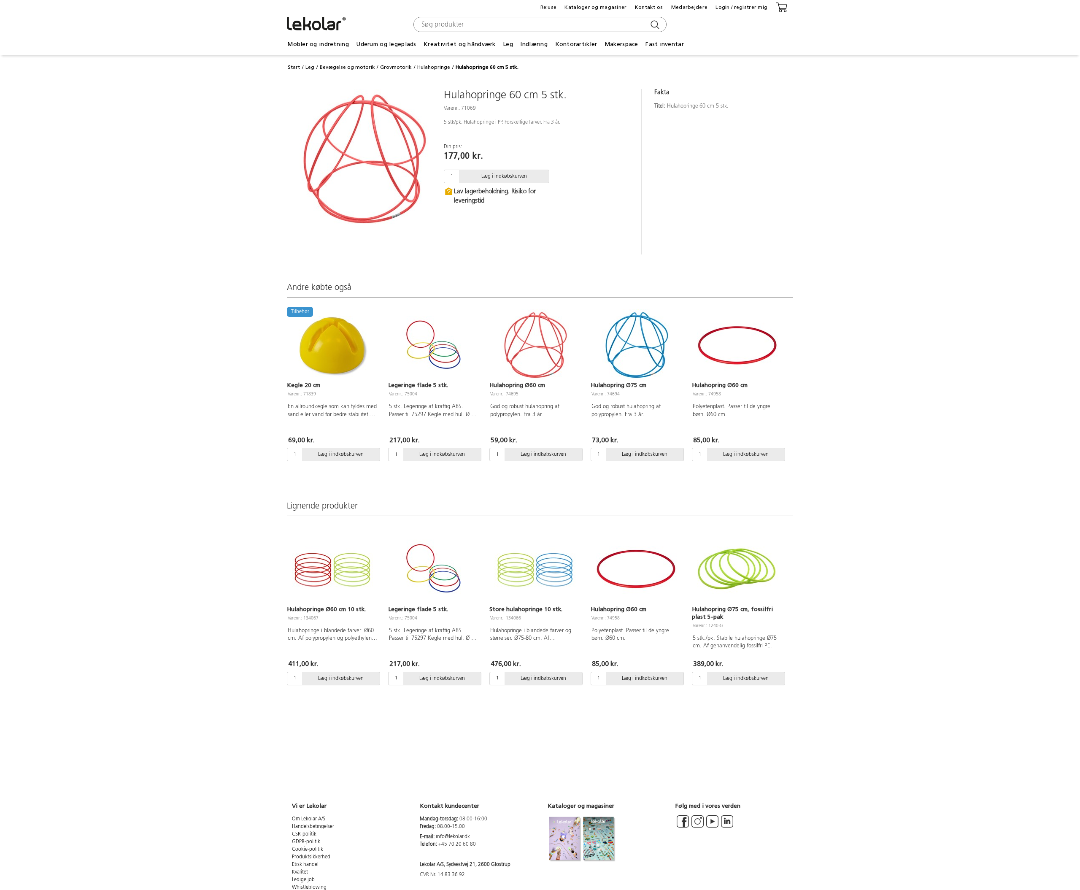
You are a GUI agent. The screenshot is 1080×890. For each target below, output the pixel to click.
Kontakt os (649, 7)
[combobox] (539, 24)
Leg (309, 67)
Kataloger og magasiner (595, 7)
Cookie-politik (307, 849)
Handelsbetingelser (313, 826)
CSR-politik (304, 834)
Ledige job (303, 879)
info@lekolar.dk (453, 836)
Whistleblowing (309, 887)
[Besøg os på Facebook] (683, 825)
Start (294, 67)
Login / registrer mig (741, 7)
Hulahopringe (433, 67)
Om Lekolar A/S (308, 819)
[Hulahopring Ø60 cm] (534, 345)
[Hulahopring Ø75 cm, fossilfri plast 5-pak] (737, 569)
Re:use (548, 7)
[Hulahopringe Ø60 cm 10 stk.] (332, 569)
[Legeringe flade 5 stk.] (433, 345)
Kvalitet (300, 872)
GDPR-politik (306, 841)
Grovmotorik (396, 67)
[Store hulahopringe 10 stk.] (534, 569)
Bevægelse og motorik (347, 67)
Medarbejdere (689, 7)
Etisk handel (305, 864)
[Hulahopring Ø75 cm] (636, 345)
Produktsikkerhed (311, 857)
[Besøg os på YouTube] (712, 825)
